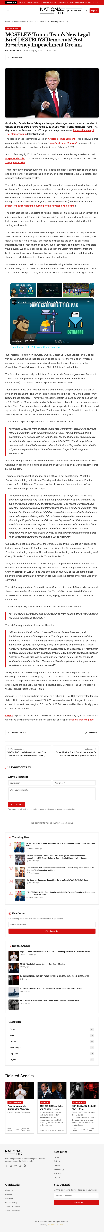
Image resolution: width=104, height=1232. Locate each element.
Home (7, 22)
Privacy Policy (11, 1202)
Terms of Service (12, 1206)
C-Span (9, 715)
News (56, 1157)
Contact (8, 1194)
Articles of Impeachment (61, 138)
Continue (18, 804)
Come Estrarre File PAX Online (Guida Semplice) (43, 302)
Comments (92, 733)
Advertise (9, 1198)
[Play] (76, 290)
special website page (82, 719)
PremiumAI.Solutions (56, 1225)
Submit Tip (76, 11)
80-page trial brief (15, 158)
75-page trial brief (15, 162)
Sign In (94, 11)
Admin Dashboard (12, 1210)
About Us (9, 1190)
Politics (57, 1161)
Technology (59, 1169)
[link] (14, 302)
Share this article (18, 733)
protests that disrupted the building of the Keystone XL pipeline (39, 205)
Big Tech (58, 1173)
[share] (88, 301)
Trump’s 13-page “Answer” (62, 143)
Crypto (57, 1177)
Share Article (16, 57)
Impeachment (19, 22)
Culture (57, 1165)
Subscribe (54, 931)
